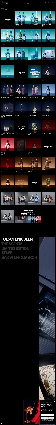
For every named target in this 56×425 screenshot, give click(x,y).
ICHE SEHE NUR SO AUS (32, 214)
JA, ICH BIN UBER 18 (24, 214)
